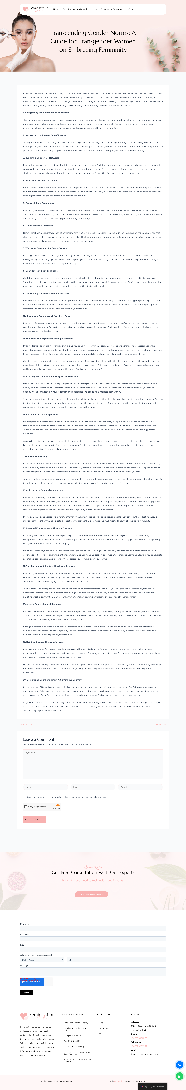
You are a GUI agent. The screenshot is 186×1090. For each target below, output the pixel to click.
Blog (101, 1023)
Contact (132, 9)
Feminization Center (64, 1081)
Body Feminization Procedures (109, 9)
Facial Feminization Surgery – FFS (77, 1029)
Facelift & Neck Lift (72, 1041)
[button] (77, 9)
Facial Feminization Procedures (77, 9)
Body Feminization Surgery (76, 1023)
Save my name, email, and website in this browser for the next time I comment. (67, 797)
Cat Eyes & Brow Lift (73, 1035)
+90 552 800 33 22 (139, 1038)
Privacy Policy (105, 1028)
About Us (103, 1034)
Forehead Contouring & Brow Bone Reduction (77, 1053)
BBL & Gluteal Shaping (74, 1046)
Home (56, 9)
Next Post (162, 725)
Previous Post (25, 725)
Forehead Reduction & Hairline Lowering (77, 1060)
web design (119, 1081)
